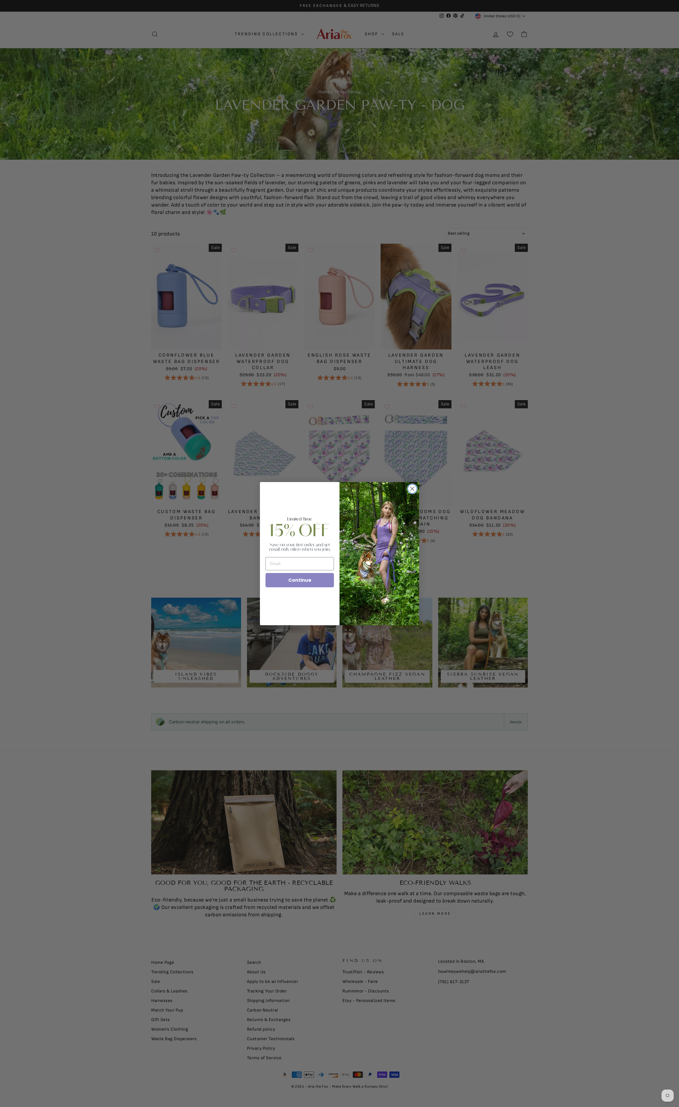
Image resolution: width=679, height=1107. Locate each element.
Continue (299, 580)
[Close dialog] (412, 488)
